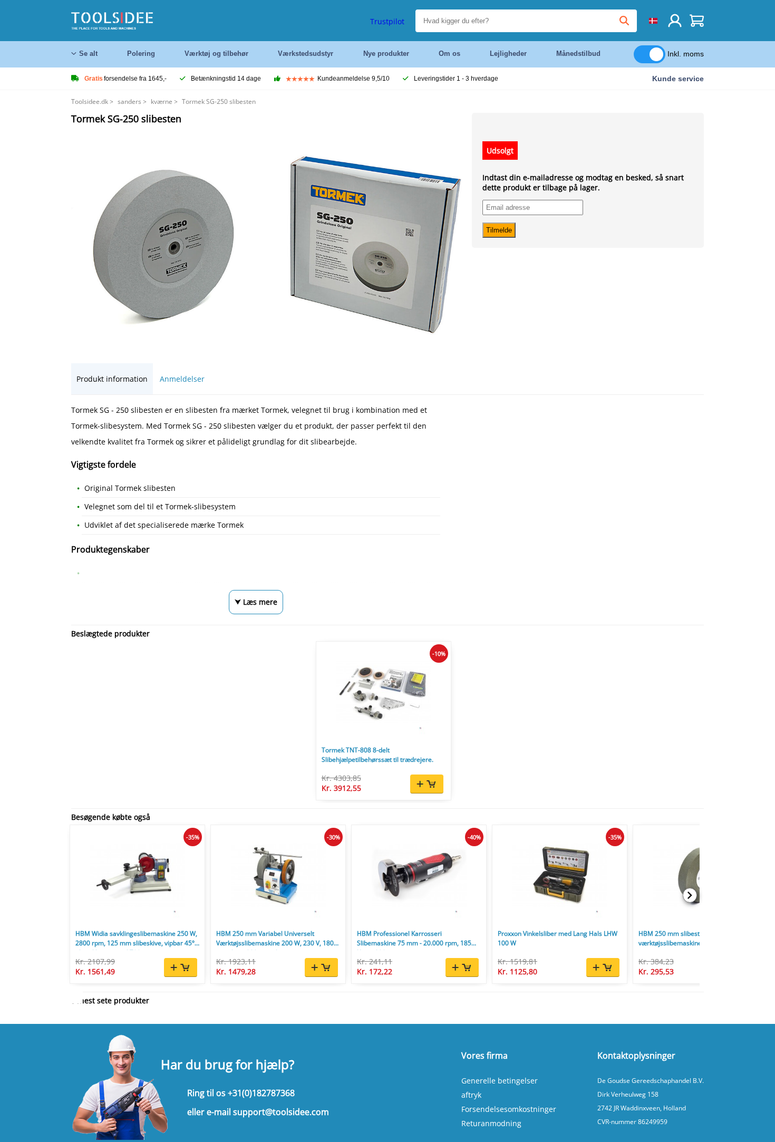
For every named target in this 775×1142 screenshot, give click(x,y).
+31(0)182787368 (261, 1093)
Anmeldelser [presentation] (182, 379)
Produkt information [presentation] (112, 379)
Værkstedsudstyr (305, 53)
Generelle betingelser (499, 1081)
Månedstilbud (578, 53)
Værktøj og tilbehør (216, 53)
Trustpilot (387, 21)
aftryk (471, 1095)
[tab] (112, 378)
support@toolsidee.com (281, 1112)
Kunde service (678, 78)
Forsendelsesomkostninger (508, 1109)
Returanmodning (491, 1123)
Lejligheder (508, 53)
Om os (449, 53)
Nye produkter (386, 53)
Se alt (88, 53)
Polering (141, 53)
